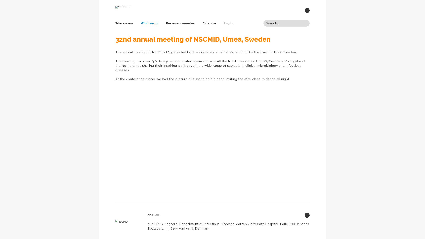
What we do (150, 23)
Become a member (180, 23)
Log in (228, 23)
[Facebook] (307, 10)
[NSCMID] (123, 7)
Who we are (124, 23)
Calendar (209, 23)
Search (305, 23)
